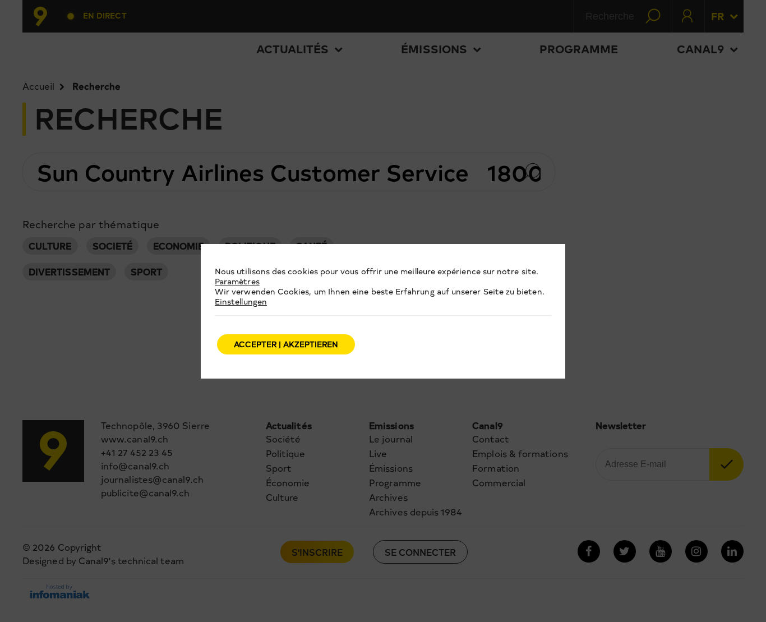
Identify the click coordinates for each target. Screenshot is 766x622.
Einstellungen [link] (241, 301)
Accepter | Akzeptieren (286, 344)
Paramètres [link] (237, 281)
